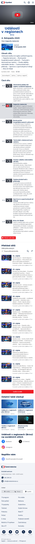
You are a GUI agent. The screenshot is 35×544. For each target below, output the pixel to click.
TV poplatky (5, 504)
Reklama (21, 501)
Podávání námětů (23, 519)
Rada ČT (20, 512)
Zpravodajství (6, 75)
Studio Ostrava (22, 508)
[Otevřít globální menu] (33, 2)
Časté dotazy (22, 522)
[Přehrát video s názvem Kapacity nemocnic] (17, 15)
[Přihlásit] (29, 2)
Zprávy (14, 75)
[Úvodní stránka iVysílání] (6, 2)
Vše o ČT (4, 526)
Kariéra (20, 515)
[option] (7, 491)
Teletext (4, 508)
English (3, 541)
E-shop (3, 519)
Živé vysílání (5, 501)
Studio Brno (21, 504)
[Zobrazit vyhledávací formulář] (25, 2)
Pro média (21, 497)
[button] (17, 15)
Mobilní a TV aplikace (7, 522)
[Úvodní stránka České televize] (9, 467)
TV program (5, 497)
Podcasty (4, 512)
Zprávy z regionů (22, 75)
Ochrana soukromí (12, 541)
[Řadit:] (32, 250)
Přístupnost (22, 541)
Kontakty (21, 526)
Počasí (3, 515)
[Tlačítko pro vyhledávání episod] (27, 251)
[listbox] (17, 491)
